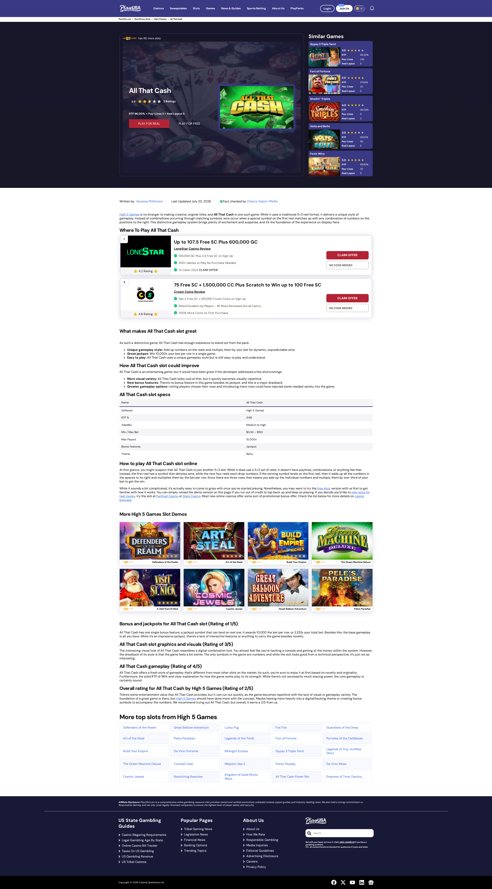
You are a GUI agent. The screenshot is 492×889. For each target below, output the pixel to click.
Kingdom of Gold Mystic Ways (241, 777)
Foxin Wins (317, 153)
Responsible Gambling (262, 840)
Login (327, 8)
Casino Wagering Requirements (144, 835)
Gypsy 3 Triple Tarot (323, 44)
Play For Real (149, 124)
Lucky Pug (232, 727)
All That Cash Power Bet (292, 777)
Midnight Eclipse (236, 751)
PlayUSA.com (125, 19)
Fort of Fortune (320, 71)
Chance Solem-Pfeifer (262, 201)
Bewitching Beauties (188, 777)
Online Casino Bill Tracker (140, 846)
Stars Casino (191, 496)
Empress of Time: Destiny (344, 777)
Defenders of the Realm (139, 727)
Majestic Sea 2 (235, 764)
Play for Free (149, 545)
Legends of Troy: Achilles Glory (343, 751)
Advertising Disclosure (262, 856)
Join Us (344, 8)
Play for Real (150, 536)
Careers (252, 861)
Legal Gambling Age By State (142, 840)
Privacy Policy (256, 867)
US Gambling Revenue (137, 856)
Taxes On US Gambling (138, 851)
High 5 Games (160, 19)
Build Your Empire (135, 751)
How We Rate (255, 834)
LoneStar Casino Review (192, 249)
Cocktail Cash (183, 764)
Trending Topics (195, 851)
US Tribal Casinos (134, 862)
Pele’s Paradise (184, 738)
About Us (252, 829)
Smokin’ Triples (320, 99)
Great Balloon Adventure (191, 727)
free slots (323, 488)
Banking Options (195, 845)
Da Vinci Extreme (186, 751)
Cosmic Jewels (133, 777)
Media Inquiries (257, 845)
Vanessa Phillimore (149, 201)
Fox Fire (281, 727)
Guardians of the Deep (342, 727)
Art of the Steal (133, 738)
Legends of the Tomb (239, 738)
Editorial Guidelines (260, 851)
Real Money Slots (142, 19)
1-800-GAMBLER (346, 842)
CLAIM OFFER (347, 255)
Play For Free (189, 124)
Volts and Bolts (320, 126)
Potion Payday (285, 764)
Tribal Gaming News (198, 829)
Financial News (194, 840)
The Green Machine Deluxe (142, 764)
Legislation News (196, 834)
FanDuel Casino (167, 496)
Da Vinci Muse (336, 764)
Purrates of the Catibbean (344, 738)
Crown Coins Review (189, 292)
